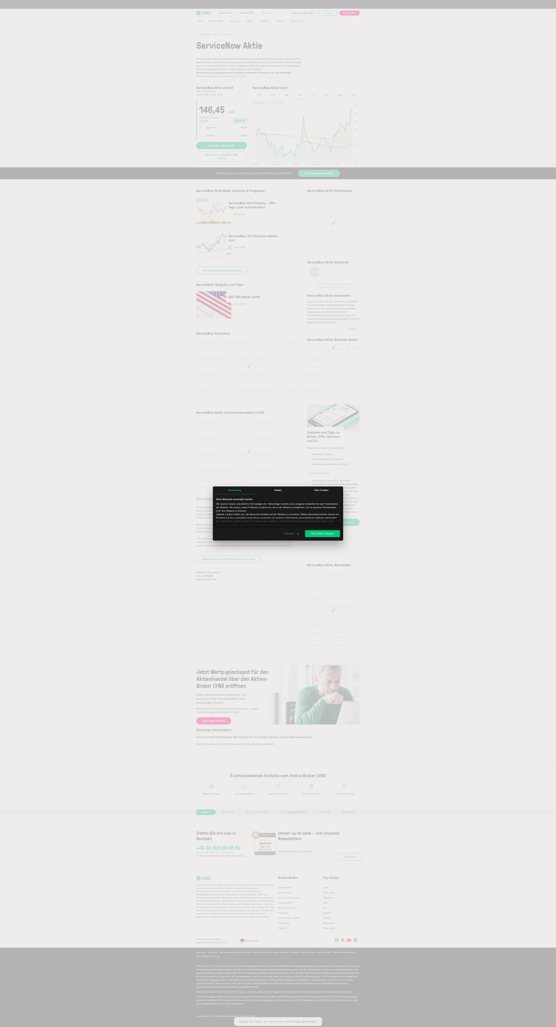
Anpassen (289, 533)
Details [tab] (278, 490)
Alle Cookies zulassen (322, 533)
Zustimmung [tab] (234, 490)
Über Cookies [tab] (321, 490)
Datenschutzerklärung (282, 524)
